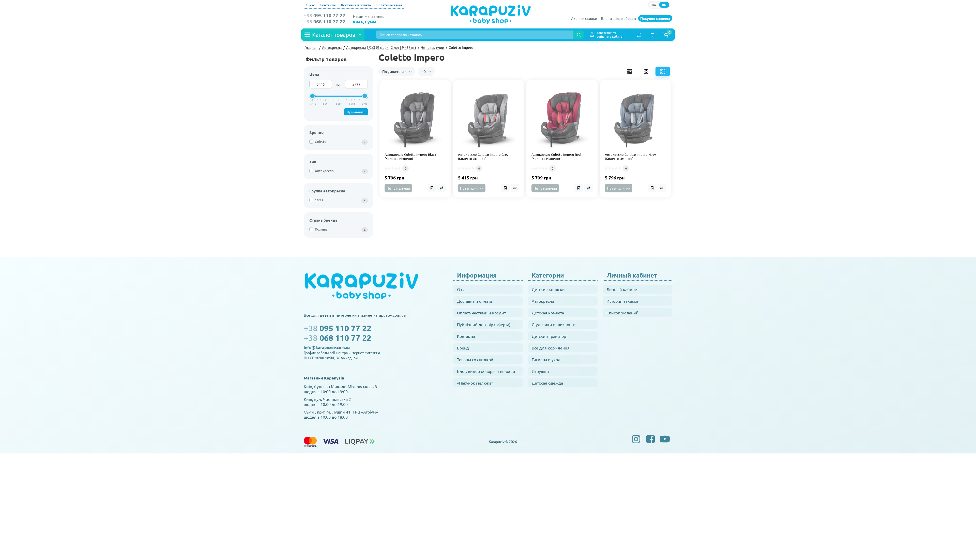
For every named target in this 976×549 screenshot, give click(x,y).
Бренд (463, 347)
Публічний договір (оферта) (483, 324)
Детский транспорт (550, 336)
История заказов (622, 300)
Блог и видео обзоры (618, 18)
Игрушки (540, 371)
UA (654, 5)
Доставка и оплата (356, 5)
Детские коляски (548, 289)
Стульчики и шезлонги (554, 324)
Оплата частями (389, 5)
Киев (358, 21)
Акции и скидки (584, 18)
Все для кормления (551, 347)
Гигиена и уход (546, 359)
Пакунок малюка (655, 18)
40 (424, 71)
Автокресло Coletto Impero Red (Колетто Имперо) (556, 156)
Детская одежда (547, 382)
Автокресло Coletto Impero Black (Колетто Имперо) (410, 156)
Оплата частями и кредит (481, 312)
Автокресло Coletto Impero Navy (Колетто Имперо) (630, 156)
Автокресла (543, 300)
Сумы (370, 21)
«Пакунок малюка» (475, 382)
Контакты (328, 5)
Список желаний (622, 312)
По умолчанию (394, 71)
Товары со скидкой (475, 359)
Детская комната (548, 312)
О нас (310, 5)
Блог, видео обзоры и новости (486, 371)
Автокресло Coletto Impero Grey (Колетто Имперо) (483, 156)
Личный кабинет (622, 289)
